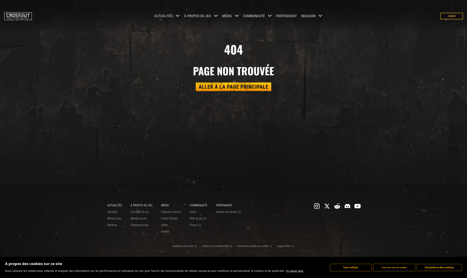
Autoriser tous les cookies (394, 267)
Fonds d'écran (169, 218)
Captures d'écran (171, 212)
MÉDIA (165, 205)
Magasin (308, 16)
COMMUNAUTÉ (254, 16)
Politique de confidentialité (215, 246)
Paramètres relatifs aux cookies (253, 246)
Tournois (112, 212)
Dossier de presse (226, 212)
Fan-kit (165, 231)
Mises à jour (114, 218)
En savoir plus (294, 271)
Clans (193, 212)
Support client (284, 246)
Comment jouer (140, 225)
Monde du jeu (139, 218)
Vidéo (164, 225)
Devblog (112, 225)
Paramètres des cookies (439, 267)
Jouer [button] (452, 16)
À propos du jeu (197, 16)
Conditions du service (183, 246)
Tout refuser (350, 267)
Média (227, 16)
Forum (193, 225)
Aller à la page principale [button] (233, 87)
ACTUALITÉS (114, 205)
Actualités (163, 16)
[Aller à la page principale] (18, 16)
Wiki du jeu (196, 218)
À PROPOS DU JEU (141, 205)
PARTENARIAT (286, 16)
